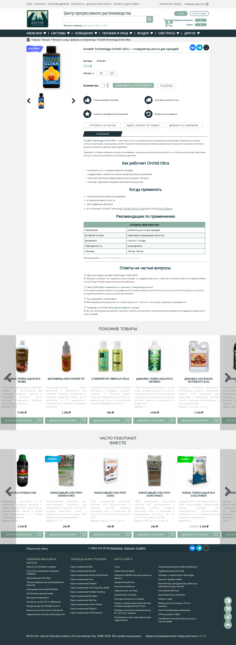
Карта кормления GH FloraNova (86, 612)
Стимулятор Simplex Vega (110, 378)
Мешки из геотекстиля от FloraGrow (44, 610)
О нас (117, 566)
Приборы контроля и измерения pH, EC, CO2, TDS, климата (132, 611)
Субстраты (166, 33)
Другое (190, 33)
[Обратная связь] (228, 617)
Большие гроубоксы (124, 586)
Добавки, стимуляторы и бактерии (176, 575)
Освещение (84, 33)
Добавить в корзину (133, 85)
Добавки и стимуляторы (83, 40)
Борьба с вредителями (170, 579)
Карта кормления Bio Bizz (83, 570)
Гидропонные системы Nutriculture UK (45, 614)
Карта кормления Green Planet (86, 604)
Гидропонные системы (126, 590)
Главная (36, 40)
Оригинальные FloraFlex (38, 578)
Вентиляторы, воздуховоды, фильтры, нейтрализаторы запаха (178, 585)
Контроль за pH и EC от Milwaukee (43, 601)
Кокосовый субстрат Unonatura (66, 494)
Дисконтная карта (98, 4)
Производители (58, 4)
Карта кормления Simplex (83, 583)
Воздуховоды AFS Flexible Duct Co (43, 605)
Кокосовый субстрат (168, 590)
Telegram (129, 548)
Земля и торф (165, 598)
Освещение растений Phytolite (42, 589)
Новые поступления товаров (41, 566)
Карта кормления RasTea (83, 600)
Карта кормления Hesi (81, 579)
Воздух (143, 33)
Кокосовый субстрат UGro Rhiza (154, 494)
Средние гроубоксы (124, 582)
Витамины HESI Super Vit (66, 378)
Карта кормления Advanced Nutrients (89, 575)
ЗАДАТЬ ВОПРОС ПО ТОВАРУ (143, 125)
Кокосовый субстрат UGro (110, 494)
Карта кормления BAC (81, 566)
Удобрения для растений (171, 570)
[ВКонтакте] (193, 49)
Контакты (77, 4)
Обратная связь (170, 4)
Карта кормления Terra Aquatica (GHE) (89, 587)
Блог (29, 4)
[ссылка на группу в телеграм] (199, 49)
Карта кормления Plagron (83, 608)
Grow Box (34, 33)
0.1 (101, 73)
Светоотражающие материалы (174, 610)
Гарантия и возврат (124, 570)
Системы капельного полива (129, 598)
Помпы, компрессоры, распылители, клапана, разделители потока (132, 604)
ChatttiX (140, 548)
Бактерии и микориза (37, 597)
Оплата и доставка (126, 4)
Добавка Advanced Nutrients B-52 (198, 380)
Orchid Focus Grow (134, 208)
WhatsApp (117, 548)
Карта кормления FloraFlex (84, 596)
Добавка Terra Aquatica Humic (22, 380)
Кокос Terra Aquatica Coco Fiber (198, 494)
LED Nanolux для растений (39, 593)
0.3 (111, 73)
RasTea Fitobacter (22, 492)
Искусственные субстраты (171, 594)
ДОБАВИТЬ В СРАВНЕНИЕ (183, 125)
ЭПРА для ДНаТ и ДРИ (169, 614)
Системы (58, 33)
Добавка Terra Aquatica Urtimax (154, 380)
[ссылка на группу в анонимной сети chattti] (206, 49)
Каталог (40, 4)
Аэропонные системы (125, 594)
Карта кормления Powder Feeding (87, 591)
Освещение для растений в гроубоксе (177, 566)
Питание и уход (115, 33)
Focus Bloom (164, 208)
